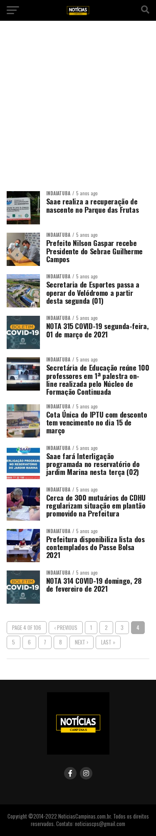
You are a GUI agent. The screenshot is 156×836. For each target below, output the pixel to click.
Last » (108, 642)
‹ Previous (65, 628)
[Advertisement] (78, 109)
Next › (81, 642)
